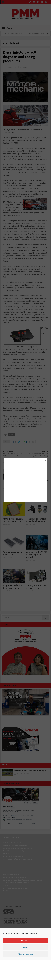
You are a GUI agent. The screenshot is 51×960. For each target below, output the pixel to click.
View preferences (25, 954)
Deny (25, 947)
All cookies (25, 940)
